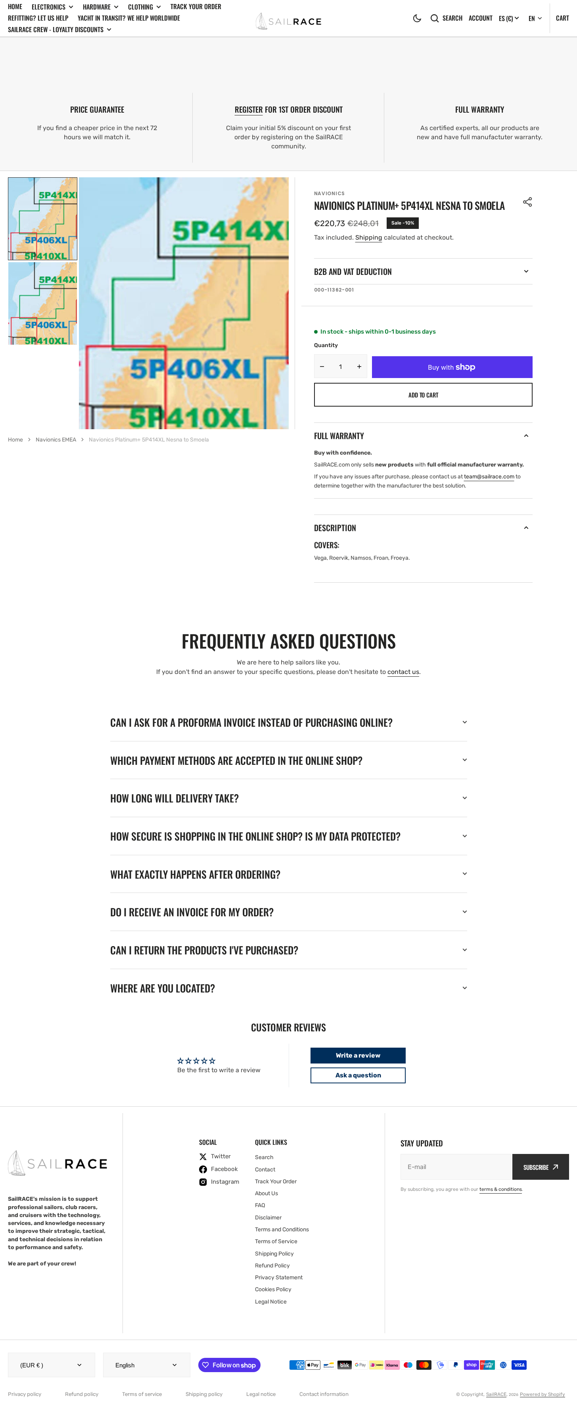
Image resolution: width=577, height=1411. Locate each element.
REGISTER (249, 109)
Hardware (97, 7)
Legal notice (261, 1394)
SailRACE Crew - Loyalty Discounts (56, 29)
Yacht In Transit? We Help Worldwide (129, 18)
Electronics (48, 7)
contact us (403, 672)
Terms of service (142, 1394)
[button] (417, 18)
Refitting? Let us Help (38, 18)
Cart (562, 18)
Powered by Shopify (542, 1394)
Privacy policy (24, 1394)
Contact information (324, 1394)
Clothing (140, 7)
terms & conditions (500, 1189)
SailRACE (496, 1394)
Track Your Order (196, 6)
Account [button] (481, 18)
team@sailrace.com (489, 476)
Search (452, 18)
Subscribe (535, 1167)
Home (15, 6)
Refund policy (81, 1394)
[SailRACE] (288, 18)
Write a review (358, 1055)
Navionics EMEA (56, 439)
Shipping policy (204, 1394)
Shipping (368, 237)
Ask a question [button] (358, 1075)
